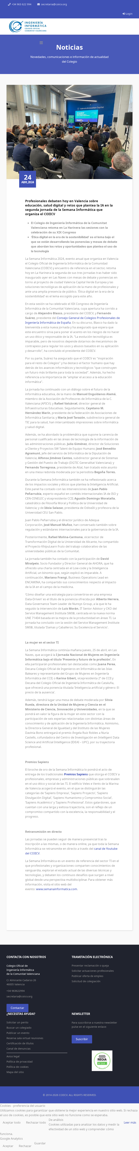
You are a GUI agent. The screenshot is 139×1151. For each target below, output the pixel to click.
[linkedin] (22, 9)
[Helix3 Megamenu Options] (41, 43)
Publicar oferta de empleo (87, 976)
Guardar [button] (40, 1143)
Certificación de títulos (20, 1043)
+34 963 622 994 (21, 4)
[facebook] (8, 9)
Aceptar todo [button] (12, 1122)
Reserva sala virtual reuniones (25, 1038)
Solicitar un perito (17, 1022)
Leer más (130, 1122)
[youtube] (17, 9)
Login (128, 13)
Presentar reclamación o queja (90, 965)
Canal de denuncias (19, 1048)
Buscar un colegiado (19, 1027)
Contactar (17, 1008)
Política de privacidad (20, 1061)
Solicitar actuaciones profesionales (93, 970)
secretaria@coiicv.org (54, 4)
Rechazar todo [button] (36, 1122)
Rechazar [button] (25, 1146)
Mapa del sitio (15, 1072)
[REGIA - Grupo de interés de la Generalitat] (102, 1060)
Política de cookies (18, 1067)
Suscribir (82, 1039)
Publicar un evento (18, 1033)
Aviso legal (13, 1056)
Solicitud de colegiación (86, 981)
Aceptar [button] (8, 1146)
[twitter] (13, 9)
